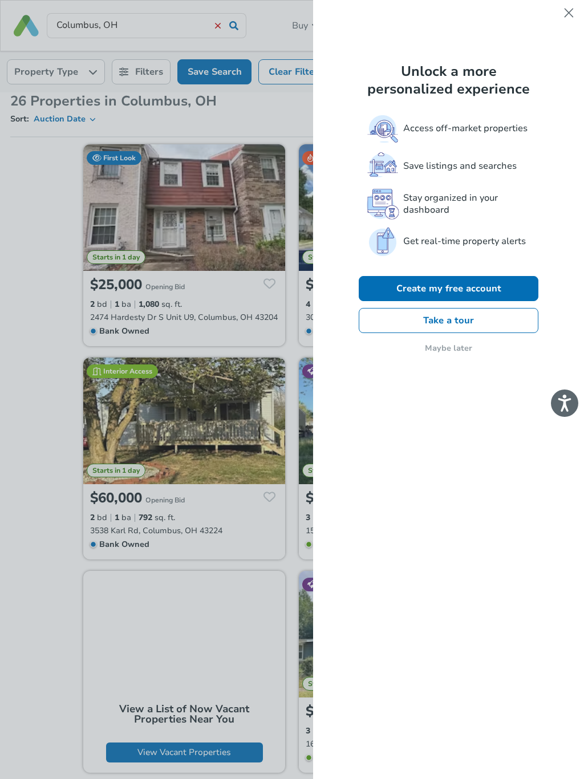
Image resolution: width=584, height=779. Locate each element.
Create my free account (448, 288)
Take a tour (448, 320)
